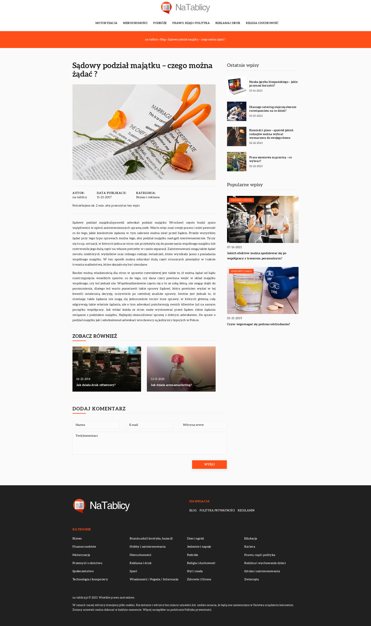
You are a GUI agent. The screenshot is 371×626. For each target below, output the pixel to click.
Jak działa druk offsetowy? (96, 385)
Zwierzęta (251, 579)
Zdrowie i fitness (199, 579)
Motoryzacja (106, 23)
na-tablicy (79, 197)
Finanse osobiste (84, 546)
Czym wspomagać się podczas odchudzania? (258, 324)
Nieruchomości (135, 23)
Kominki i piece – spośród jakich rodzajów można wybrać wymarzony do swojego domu (271, 134)
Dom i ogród (195, 538)
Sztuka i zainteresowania (262, 571)
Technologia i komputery (90, 579)
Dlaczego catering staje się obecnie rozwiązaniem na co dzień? (272, 109)
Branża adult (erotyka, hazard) (151, 538)
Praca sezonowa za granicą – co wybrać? (270, 159)
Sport (133, 571)
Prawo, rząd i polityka (191, 23)
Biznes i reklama (148, 197)
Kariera (249, 546)
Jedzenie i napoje (199, 546)
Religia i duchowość (262, 23)
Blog (193, 510)
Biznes (77, 538)
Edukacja (250, 538)
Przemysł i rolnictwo (87, 563)
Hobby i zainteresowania (148, 546)
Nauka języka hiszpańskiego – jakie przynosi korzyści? (273, 84)
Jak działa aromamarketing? (171, 385)
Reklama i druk (227, 23)
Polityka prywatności (217, 510)
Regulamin (246, 510)
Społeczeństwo (83, 571)
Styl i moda (195, 571)
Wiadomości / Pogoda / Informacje (154, 579)
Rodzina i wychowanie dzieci (265, 563)
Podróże (160, 23)
